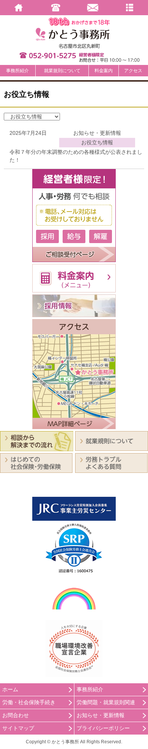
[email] (92, 7)
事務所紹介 (17, 70)
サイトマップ (18, 728)
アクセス (133, 70)
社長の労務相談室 (36, 485)
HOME (18, 7)
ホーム (10, 689)
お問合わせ (15, 715)
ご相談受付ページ (74, 215)
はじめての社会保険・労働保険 (36, 463)
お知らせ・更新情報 (97, 133)
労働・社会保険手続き (28, 702)
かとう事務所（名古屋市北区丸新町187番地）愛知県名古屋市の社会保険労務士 (74, 34)
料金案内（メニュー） (74, 278)
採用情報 (74, 305)
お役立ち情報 (97, 142)
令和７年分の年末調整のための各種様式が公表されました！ (75, 156)
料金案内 (103, 70)
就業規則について (62, 70)
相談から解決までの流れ (36, 441)
